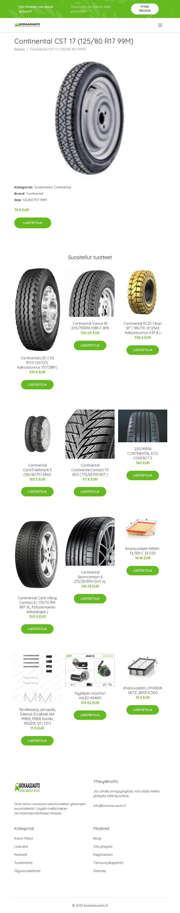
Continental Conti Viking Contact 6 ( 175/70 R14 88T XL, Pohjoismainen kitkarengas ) (37, 605)
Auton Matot (23, 838)
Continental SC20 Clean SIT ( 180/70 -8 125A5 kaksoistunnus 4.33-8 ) (143, 328)
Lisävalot (21, 846)
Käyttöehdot (103, 854)
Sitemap (99, 871)
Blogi (97, 838)
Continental (62, 187)
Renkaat (20, 854)
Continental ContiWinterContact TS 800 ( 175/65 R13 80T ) (90, 470)
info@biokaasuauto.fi (109, 806)
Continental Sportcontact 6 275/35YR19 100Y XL (90, 577)
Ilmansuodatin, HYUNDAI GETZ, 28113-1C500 (142, 690)
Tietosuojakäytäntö (108, 863)
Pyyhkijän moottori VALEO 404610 (90, 695)
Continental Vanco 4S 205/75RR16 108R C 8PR (90, 325)
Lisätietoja (32, 223)
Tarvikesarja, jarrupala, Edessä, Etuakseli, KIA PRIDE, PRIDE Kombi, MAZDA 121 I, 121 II (37, 716)
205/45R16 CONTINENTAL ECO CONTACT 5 (142, 453)
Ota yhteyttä (102, 846)
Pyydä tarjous (145, 8)
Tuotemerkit (43, 187)
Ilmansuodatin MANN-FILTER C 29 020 (142, 550)
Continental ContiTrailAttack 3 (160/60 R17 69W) (37, 470)
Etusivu (19, 49)
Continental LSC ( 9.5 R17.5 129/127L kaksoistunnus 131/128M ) (37, 362)
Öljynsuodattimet (27, 871)
